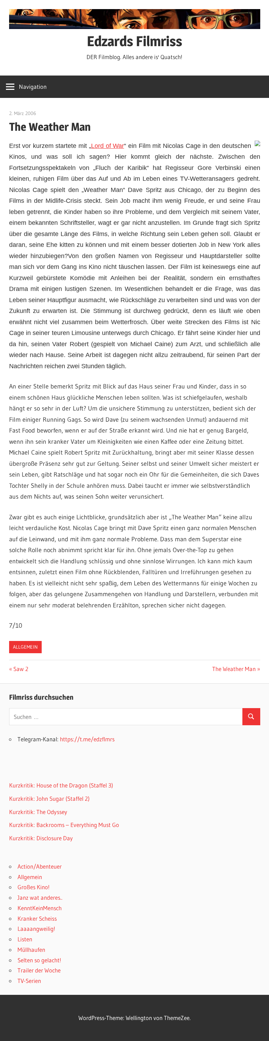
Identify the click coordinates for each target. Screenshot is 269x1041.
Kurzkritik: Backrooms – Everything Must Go (64, 824)
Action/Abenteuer (40, 866)
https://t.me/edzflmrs (87, 739)
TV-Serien (29, 980)
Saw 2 (20, 668)
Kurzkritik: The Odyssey (38, 811)
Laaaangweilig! (36, 928)
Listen (25, 939)
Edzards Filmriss (134, 41)
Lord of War (107, 145)
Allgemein (25, 647)
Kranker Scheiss (37, 918)
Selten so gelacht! (39, 960)
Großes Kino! (34, 887)
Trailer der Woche (39, 970)
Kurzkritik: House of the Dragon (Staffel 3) (61, 785)
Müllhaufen (31, 949)
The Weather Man (234, 668)
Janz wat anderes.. (40, 897)
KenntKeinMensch (40, 908)
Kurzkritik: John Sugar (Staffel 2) (49, 798)
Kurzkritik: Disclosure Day (41, 838)
